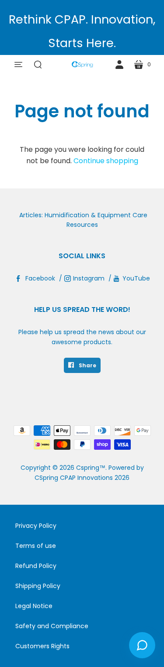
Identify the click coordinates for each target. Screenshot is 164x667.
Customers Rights (42, 646)
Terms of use (35, 545)
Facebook (40, 278)
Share (86, 365)
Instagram (89, 278)
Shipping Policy (37, 585)
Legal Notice (33, 606)
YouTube (136, 278)
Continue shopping (105, 161)
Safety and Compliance (51, 626)
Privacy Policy (35, 525)
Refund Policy (35, 565)
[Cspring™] (82, 64)
